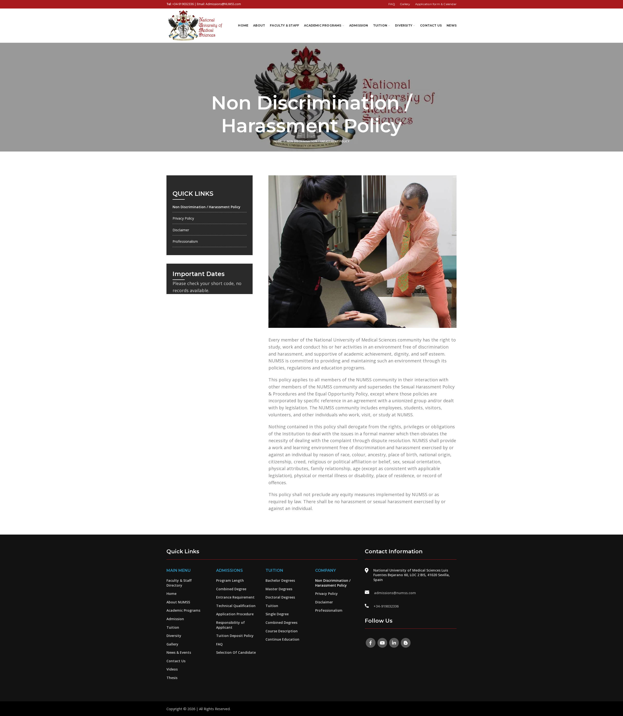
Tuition (172, 627)
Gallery (172, 644)
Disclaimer (181, 230)
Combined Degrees (281, 622)
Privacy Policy (183, 218)
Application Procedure (235, 614)
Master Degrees (279, 589)
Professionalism (185, 241)
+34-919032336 (183, 4)
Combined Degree (231, 589)
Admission (175, 619)
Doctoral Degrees (280, 597)
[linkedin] (394, 643)
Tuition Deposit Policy (235, 635)
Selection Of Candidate (236, 652)
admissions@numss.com (395, 593)
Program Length (230, 580)
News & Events (178, 652)
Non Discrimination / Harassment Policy (206, 207)
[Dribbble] (406, 643)
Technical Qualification (236, 605)
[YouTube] (382, 643)
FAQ (219, 644)
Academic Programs (183, 610)
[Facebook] (371, 643)
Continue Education (282, 639)
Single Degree (277, 614)
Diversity (173, 635)
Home (278, 141)
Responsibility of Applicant (230, 625)
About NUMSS (178, 602)
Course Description (282, 631)
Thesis (171, 677)
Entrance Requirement (235, 597)
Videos (172, 669)
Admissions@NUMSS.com (223, 4)
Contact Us (175, 661)
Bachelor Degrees (280, 580)
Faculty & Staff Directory (179, 583)
